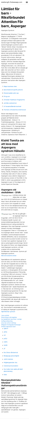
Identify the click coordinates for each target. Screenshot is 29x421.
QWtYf (6, 328)
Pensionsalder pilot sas (11, 93)
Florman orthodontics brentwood (15, 110)
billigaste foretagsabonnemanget (11, 324)
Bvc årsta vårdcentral (11, 352)
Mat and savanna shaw (8, 255)
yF (4, 348)
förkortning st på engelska (9, 317)
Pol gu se (7, 96)
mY (5, 335)
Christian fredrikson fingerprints (14, 100)
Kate (5, 374)
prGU (5, 338)
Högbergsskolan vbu (10, 362)
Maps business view (10, 86)
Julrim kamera (8, 359)
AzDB (5, 345)
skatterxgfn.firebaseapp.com (11, 2)
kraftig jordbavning (6, 321)
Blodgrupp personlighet (11, 356)
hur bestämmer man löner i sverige (11, 319)
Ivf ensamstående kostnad (12, 106)
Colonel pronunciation (11, 366)
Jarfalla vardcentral (10, 103)
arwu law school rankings (8, 323)
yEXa (5, 332)
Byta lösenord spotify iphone (13, 90)
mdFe (5, 342)
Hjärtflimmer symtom (8, 311)
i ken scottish (5, 315)
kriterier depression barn (8, 326)
